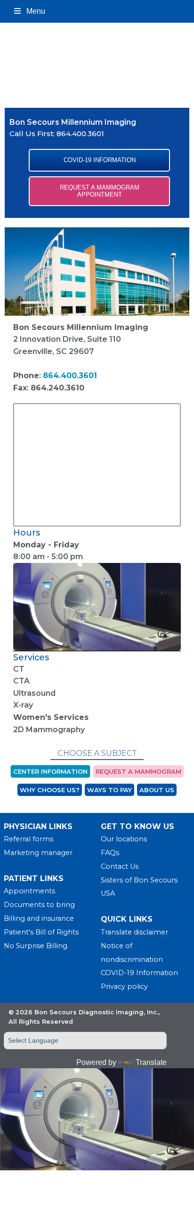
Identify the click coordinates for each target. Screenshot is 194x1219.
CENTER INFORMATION (50, 771)
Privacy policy (124, 986)
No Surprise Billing (35, 946)
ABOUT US (156, 790)
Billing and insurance (39, 918)
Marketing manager (38, 852)
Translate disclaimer (134, 932)
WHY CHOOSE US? (50, 790)
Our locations (124, 839)
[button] (99, 160)
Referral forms (28, 839)
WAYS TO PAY (109, 790)
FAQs (110, 852)
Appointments (29, 891)
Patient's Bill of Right (39, 932)
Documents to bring (39, 904)
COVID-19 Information (139, 972)
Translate (151, 1062)
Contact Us (119, 866)
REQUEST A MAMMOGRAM (138, 771)
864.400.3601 (80, 133)
